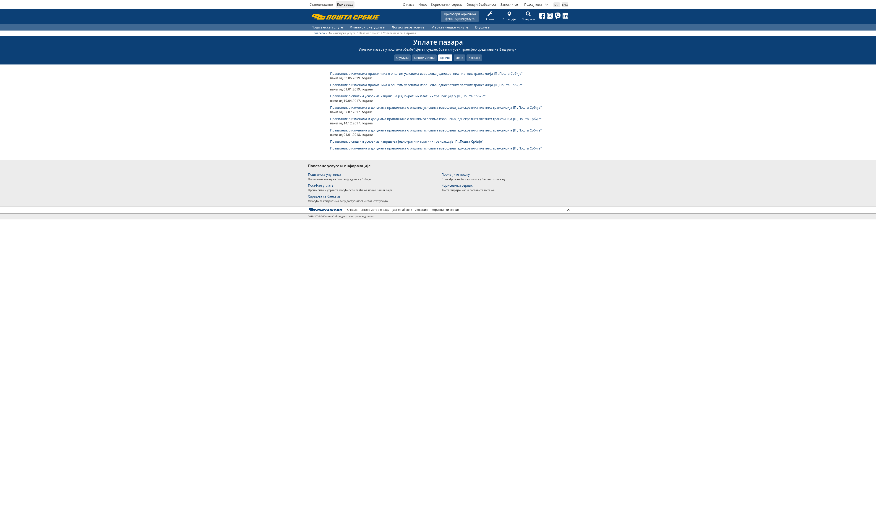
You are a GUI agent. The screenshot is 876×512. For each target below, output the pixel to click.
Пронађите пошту (455, 174)
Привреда (345, 4)
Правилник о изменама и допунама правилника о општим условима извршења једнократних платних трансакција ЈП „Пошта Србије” (436, 107)
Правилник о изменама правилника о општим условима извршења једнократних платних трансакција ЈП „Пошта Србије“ (426, 73)
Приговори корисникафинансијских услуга (460, 16)
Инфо (422, 4)
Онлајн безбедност (481, 4)
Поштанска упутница (324, 174)
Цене (459, 58)
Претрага (528, 19)
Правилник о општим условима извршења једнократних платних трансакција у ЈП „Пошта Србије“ (407, 96)
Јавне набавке (402, 210)
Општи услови (424, 58)
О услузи (402, 58)
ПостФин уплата (321, 185)
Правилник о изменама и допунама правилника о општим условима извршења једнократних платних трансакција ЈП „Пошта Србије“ (436, 148)
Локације (509, 19)
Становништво (321, 4)
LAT (556, 4)
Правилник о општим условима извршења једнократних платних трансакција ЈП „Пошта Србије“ (406, 141)
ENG (565, 4)
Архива (445, 58)
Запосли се (509, 4)
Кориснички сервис (446, 4)
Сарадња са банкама (324, 196)
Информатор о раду (375, 210)
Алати (490, 19)
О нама (408, 4)
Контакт (474, 58)
